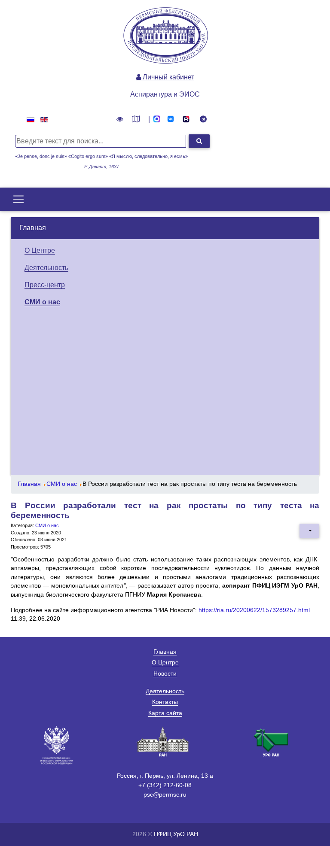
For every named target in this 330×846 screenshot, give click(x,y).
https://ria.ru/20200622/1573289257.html (254, 610)
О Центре (39, 250)
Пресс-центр (44, 284)
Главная (32, 227)
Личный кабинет (167, 77)
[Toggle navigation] (18, 199)
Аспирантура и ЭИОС (165, 94)
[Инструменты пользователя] (309, 530)
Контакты (165, 701)
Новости (165, 673)
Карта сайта (165, 713)
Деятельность (46, 267)
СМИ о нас (42, 302)
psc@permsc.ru (165, 794)
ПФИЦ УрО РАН (176, 834)
